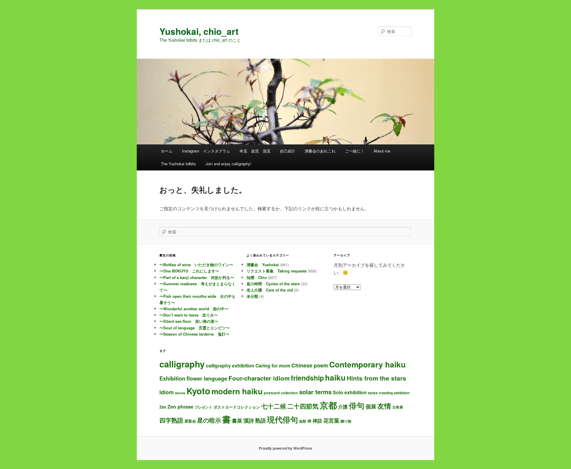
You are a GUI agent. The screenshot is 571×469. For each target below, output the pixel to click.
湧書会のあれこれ (320, 151)
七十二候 (273, 406)
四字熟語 (171, 420)
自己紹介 (287, 151)
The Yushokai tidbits (178, 163)
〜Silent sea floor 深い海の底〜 (188, 321)
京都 (328, 405)
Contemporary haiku (367, 364)
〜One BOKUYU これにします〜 (189, 271)
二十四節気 (303, 406)
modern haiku (237, 391)
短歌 (302, 421)
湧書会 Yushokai (263, 264)
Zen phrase (180, 406)
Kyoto (198, 390)
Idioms (180, 393)
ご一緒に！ (354, 151)
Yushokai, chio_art (199, 31)
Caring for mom (272, 365)
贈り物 (346, 421)
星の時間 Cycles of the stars (273, 283)
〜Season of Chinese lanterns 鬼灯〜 (194, 334)
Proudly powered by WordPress (285, 448)
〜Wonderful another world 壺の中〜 (193, 308)
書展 (237, 420)
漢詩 (248, 420)
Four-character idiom (259, 378)
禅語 (317, 420)
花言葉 (331, 420)
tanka (373, 392)
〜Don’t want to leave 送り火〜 (188, 315)
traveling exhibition (394, 392)
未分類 (252, 296)
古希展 (397, 407)
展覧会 (190, 421)
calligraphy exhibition (230, 365)
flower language (206, 378)
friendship (307, 378)
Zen (162, 407)
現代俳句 (282, 419)
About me (382, 151)
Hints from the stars (376, 378)
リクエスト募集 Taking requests (277, 271)
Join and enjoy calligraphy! (228, 163)
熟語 (260, 420)
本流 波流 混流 (254, 151)
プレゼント (203, 407)
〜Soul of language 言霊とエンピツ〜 (194, 328)
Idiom (166, 392)
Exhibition (172, 378)
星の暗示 (209, 420)
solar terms (315, 391)
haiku (335, 377)
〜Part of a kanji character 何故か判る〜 (196, 277)
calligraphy (182, 364)
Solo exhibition (350, 392)
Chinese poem (309, 365)
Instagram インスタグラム (206, 151)
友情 (384, 406)
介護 (343, 406)
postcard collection (281, 392)
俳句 (356, 405)
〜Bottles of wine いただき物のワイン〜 (196, 264)
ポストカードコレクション (237, 407)
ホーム (166, 151)
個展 (370, 406)
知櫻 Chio (257, 277)
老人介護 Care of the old (270, 290)
